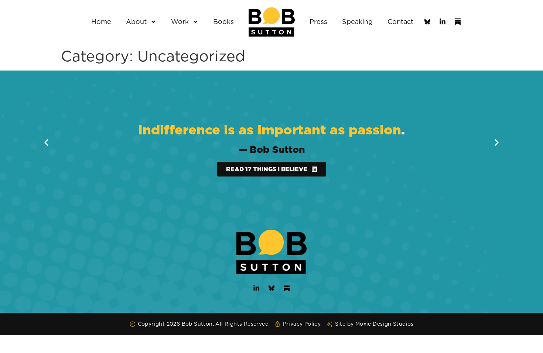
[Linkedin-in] (442, 21)
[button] (46, 142)
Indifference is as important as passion (269, 129)
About (136, 21)
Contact (400, 21)
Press (318, 21)
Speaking (357, 21)
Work (180, 21)
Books (223, 21)
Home (101, 21)
